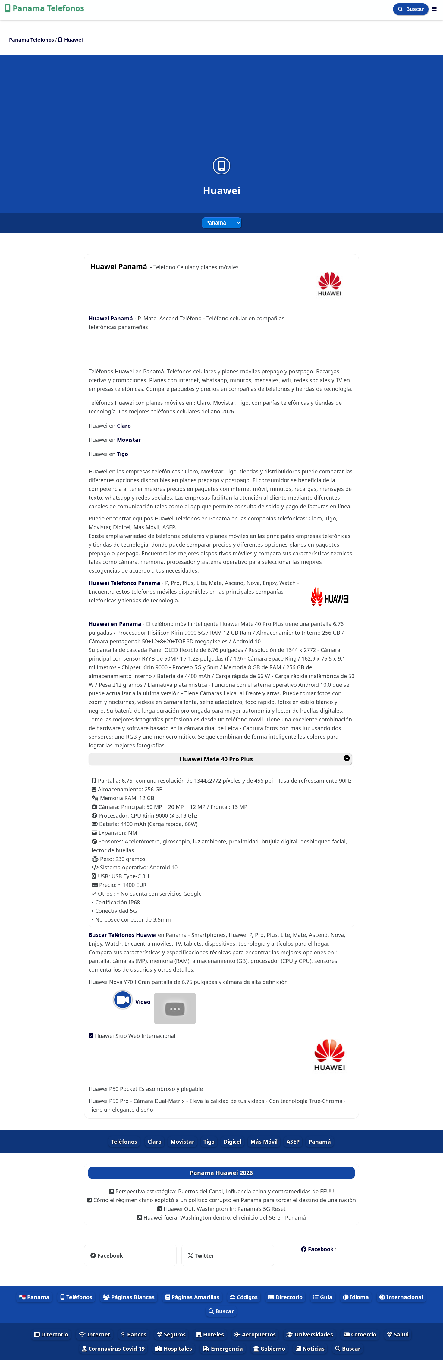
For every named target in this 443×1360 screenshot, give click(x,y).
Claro (124, 425)
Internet (98, 1334)
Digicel (232, 1141)
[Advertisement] (221, 110)
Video (142, 1001)
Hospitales (177, 1348)
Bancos (136, 1334)
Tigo (122, 453)
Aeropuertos (258, 1334)
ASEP (293, 1141)
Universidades (313, 1334)
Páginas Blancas (132, 1297)
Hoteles (213, 1334)
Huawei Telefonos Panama (125, 582)
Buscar (415, 9)
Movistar (129, 439)
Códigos (246, 1297)
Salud (400, 1334)
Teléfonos (124, 1141)
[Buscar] (401, 9)
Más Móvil (264, 1141)
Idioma (358, 1297)
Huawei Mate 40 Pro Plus (216, 759)
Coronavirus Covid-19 (116, 1348)
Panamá (320, 1141)
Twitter (203, 1255)
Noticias (313, 1348)
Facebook (110, 1255)
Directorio (288, 1297)
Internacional (404, 1297)
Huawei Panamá (111, 318)
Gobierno (272, 1348)
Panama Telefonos (48, 8)
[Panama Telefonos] (434, 8)
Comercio (363, 1334)
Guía (325, 1297)
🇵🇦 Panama (34, 1297)
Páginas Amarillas (194, 1297)
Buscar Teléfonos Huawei (123, 934)
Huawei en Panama (116, 623)
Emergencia (226, 1348)
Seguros (174, 1334)
